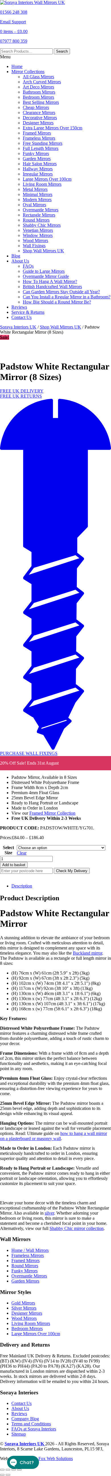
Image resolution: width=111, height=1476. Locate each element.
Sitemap (18, 1434)
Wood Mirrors (35, 240)
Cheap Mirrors (36, 107)
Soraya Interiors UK (18, 327)
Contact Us (21, 317)
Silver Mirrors (23, 1308)
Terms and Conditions (31, 1423)
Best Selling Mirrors (41, 102)
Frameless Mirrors (39, 138)
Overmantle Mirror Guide (46, 276)
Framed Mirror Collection (52, 813)
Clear (21, 852)
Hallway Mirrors (38, 168)
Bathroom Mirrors (39, 92)
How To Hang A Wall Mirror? (50, 281)
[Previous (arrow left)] (2, 1475)
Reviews (19, 307)
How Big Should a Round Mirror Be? (57, 302)
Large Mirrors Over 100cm (47, 179)
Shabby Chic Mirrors (42, 225)
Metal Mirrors (35, 189)
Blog (15, 255)
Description (21, 885)
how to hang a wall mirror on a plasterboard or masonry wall (53, 1136)
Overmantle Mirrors (40, 209)
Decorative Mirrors (40, 117)
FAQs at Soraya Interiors (33, 1429)
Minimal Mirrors (37, 194)
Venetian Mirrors (38, 230)
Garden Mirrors (37, 158)
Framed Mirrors (37, 133)
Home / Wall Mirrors (30, 1250)
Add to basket (13, 865)
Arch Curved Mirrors (42, 81)
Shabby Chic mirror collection (77, 1228)
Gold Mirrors (23, 1302)
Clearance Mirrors (39, 112)
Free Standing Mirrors (42, 143)
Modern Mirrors (37, 199)
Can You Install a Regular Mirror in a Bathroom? (66, 296)
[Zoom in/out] (2, 1470)
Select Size (8, 850)
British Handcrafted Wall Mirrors (52, 286)
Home (16, 66)
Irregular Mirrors (38, 174)
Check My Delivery (71, 871)
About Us (20, 261)
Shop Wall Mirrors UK (43, 250)
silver (49, 1213)
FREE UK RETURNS (21, 396)
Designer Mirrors (38, 122)
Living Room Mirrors (42, 184)
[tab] (61, 886)
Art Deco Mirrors (38, 86)
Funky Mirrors (36, 153)
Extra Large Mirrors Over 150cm (52, 127)
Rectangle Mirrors (39, 214)
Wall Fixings (34, 245)
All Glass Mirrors (38, 76)
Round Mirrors (36, 220)
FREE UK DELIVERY (22, 391)
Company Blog (25, 1418)
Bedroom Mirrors (38, 97)
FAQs (28, 266)
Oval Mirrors (34, 204)
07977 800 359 (13, 41)
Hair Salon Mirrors (40, 163)
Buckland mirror (87, 953)
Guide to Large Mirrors (44, 271)
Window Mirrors (38, 235)
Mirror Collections (27, 71)
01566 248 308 (13, 12)
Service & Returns (27, 312)
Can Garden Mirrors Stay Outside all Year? (61, 291)
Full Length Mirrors (40, 148)
